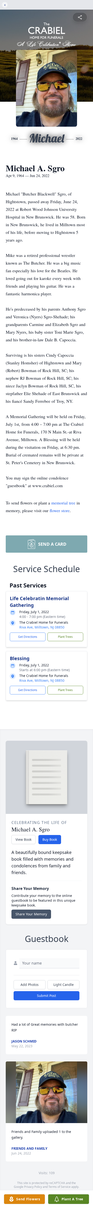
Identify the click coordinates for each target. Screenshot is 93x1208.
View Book (23, 839)
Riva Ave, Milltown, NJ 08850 (41, 627)
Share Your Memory (31, 914)
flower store (60, 510)
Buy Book (49, 839)
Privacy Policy (33, 1187)
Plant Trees (65, 637)
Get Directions (27, 637)
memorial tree (63, 503)
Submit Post (46, 995)
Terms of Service (59, 1187)
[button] (46, 1092)
